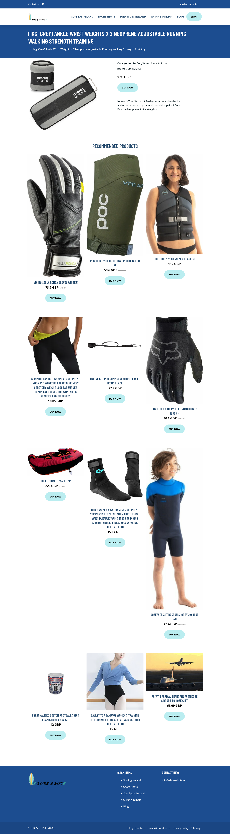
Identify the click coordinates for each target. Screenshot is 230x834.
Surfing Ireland (82, 16)
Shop (194, 16)
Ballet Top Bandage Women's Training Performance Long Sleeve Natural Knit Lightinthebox (115, 719)
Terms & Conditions (158, 828)
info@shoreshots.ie (189, 4)
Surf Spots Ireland (133, 16)
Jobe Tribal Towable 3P (56, 481)
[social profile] (43, 4)
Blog (180, 16)
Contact (140, 828)
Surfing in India (161, 16)
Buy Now (127, 87)
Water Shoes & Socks (155, 63)
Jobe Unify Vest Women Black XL (174, 259)
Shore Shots (106, 16)
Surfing (137, 63)
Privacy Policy (181, 828)
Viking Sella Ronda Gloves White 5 (56, 282)
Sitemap (196, 828)
